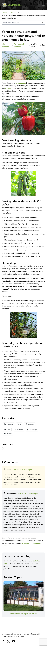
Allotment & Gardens (19, 45)
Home (4, 13)
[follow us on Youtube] (13, 641)
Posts (13, 13)
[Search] (43, 22)
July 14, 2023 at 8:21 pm (28, 493)
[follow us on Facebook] (3, 641)
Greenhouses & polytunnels (23, 613)
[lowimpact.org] (12, 5)
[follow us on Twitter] (8, 641)
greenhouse (21, 83)
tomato (8, 88)
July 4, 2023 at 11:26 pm (21, 470)
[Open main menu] (43, 5)
